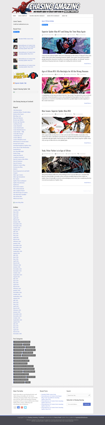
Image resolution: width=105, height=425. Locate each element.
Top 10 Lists (31, 377)
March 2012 (16, 308)
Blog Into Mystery (18, 118)
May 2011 (15, 328)
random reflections (71, 74)
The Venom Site (17, 196)
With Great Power (18, 198)
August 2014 (16, 253)
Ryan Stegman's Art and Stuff (21, 171)
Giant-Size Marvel (18, 155)
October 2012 (16, 294)
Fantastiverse (17, 149)
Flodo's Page (16, 153)
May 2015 (15, 235)
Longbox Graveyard (18, 157)
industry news (18, 350)
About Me (64, 16)
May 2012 (15, 304)
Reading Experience (20, 363)
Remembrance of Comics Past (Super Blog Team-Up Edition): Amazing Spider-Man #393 (27, 47)
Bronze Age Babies (18, 120)
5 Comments (82, 74)
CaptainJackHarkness (81, 417)
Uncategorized (19, 382)
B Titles (26, 344)
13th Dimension (17, 110)
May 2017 (15, 216)
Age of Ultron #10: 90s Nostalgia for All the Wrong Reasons (65, 71)
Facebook (18, 407)
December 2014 (17, 245)
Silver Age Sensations (19, 177)
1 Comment (82, 154)
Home (14, 16)
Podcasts (17, 355)
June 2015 (15, 233)
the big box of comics (21, 374)
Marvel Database (17, 161)
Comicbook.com (17, 135)
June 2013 (15, 280)
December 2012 (17, 292)
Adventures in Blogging (22, 342)
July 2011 (15, 324)
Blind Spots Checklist (53, 16)
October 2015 (16, 227)
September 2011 (17, 320)
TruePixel (41, 417)
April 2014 (16, 261)
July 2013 (15, 278)
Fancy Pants (57, 417)
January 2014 (16, 267)
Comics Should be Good (19, 139)
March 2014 (16, 263)
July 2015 (15, 231)
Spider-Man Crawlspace (19, 181)
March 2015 (16, 239)
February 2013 (17, 288)
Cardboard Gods (17, 124)
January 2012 (16, 312)
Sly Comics (16, 179)
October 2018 (16, 210)
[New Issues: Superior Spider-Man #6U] (66, 125)
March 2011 (16, 331)
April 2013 (16, 284)
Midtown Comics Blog (19, 165)
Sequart (15, 173)
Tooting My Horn (19, 377)
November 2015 (17, 226)
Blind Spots (18, 344)
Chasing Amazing (33, 417)
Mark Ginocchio (49, 34)
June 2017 (15, 214)
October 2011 (16, 318)
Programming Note (29, 355)
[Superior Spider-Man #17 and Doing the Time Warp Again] (66, 46)
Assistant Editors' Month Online (21, 112)
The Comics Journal (18, 188)
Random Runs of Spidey (21, 360)
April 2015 (16, 237)
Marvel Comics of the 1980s (20, 159)
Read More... (87, 63)
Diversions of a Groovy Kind (20, 141)
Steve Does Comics (18, 186)
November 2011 (17, 316)
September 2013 (17, 275)
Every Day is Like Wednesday (21, 147)
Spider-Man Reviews (18, 183)
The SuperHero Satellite (19, 194)
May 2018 (15, 212)
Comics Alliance (17, 137)
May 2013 (15, 282)
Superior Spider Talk (20, 83)
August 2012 (16, 298)
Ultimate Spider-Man (21, 379)
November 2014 (17, 247)
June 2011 (15, 326)
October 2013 (16, 273)
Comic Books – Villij (18, 132)
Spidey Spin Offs (71, 154)
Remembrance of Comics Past (23, 366)
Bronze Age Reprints (18, 122)
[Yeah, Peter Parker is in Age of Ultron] (66, 165)
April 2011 (15, 330)
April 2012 (16, 306)
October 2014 (16, 249)
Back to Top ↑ (87, 191)
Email (15, 407)
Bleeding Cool (17, 116)
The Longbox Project (19, 190)
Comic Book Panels (18, 128)
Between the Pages (18, 114)
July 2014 (15, 255)
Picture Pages (27, 352)
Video (28, 382)
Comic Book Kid (17, 126)
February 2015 (17, 241)
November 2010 (17, 333)
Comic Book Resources (19, 130)
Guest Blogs (30, 347)
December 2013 (17, 269)
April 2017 (15, 218)
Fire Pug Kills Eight (18, 151)
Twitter (25, 407)
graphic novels (19, 347)
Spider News (18, 371)
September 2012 (17, 296)
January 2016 (16, 222)
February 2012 (17, 310)
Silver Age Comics (18, 175)
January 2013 (16, 290)
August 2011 (16, 322)
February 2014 (17, 265)
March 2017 (16, 220)
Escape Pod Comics (18, 143)
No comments (82, 34)
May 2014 (15, 259)
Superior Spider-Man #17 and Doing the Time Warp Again (63, 31)
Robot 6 (15, 169)
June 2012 (15, 302)
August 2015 (16, 229)
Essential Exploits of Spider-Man (22, 145)
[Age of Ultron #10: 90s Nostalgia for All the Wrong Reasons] (66, 85)
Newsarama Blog (17, 167)
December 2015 (17, 224)
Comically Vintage (18, 133)
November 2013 (17, 271)
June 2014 (15, 257)
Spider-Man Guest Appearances (24, 368)
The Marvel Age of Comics (20, 192)
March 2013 (16, 286)
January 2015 (16, 243)
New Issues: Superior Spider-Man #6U (56, 110)
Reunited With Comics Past (26, 38)
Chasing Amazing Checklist (37, 16)
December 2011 (17, 314)
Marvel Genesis (17, 163)
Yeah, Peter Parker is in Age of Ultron (56, 150)
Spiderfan (16, 184)
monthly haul (30, 350)
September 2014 (17, 251)
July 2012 (15, 300)
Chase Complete (22, 16)
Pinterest (22, 407)
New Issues (72, 34)
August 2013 (16, 277)
